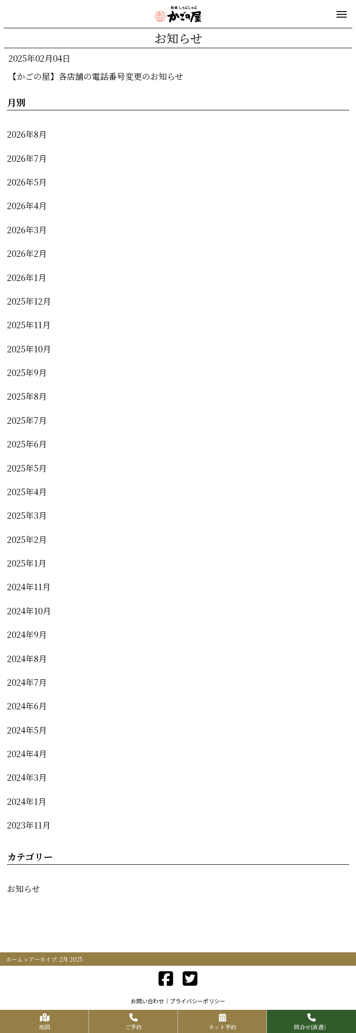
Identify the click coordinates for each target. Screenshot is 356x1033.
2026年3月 (27, 229)
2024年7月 (27, 682)
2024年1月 (26, 801)
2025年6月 (27, 444)
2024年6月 (27, 706)
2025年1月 (26, 563)
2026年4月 (27, 205)
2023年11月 (29, 825)
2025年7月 (27, 420)
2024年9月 (27, 634)
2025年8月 (27, 396)
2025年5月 (27, 468)
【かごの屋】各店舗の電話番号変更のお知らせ (95, 76)
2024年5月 (27, 730)
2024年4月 (27, 753)
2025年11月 (29, 325)
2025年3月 (27, 515)
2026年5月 (27, 182)
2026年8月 (27, 134)
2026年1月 (26, 277)
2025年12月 (29, 301)
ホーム (14, 959)
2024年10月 (29, 611)
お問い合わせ (147, 1001)
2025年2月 (27, 539)
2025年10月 (29, 349)
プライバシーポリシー (197, 1001)
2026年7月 (27, 158)
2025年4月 (27, 491)
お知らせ (23, 888)
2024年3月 (27, 777)
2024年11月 (29, 586)
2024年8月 (27, 658)
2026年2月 (27, 253)
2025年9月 (27, 372)
